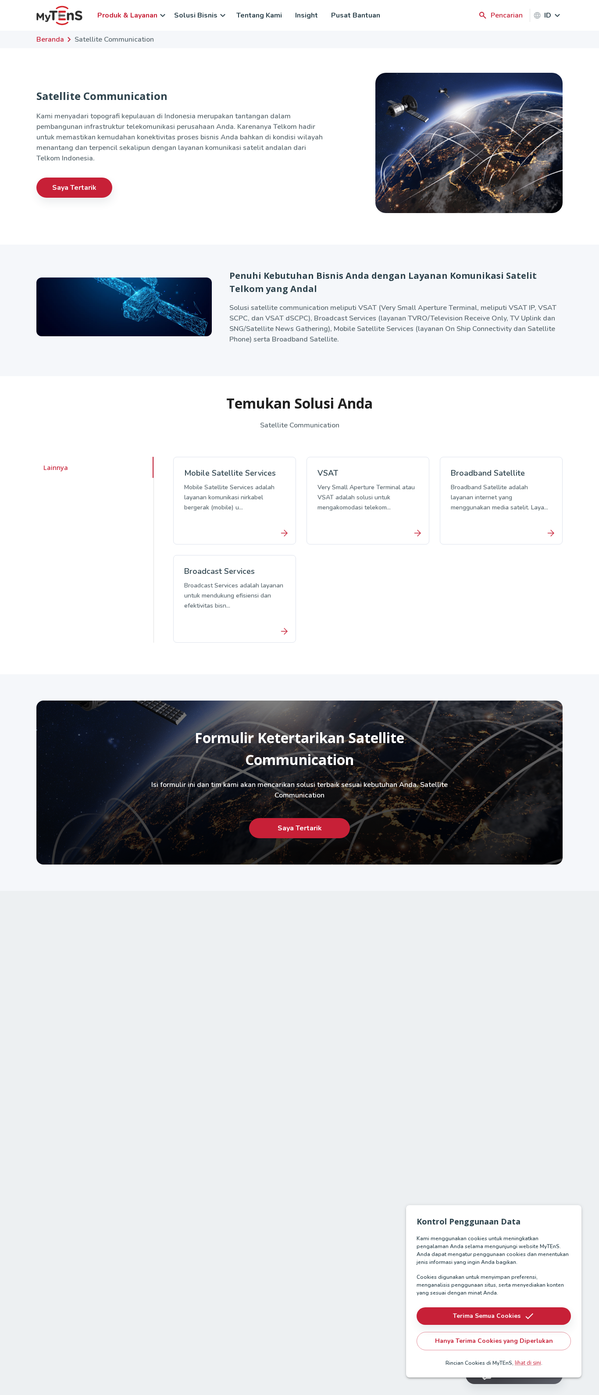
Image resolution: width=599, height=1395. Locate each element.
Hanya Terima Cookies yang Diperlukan (494, 1341)
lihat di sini (528, 1363)
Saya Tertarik (74, 187)
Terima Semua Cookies (487, 1316)
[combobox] (553, 15)
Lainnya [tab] (55, 467)
